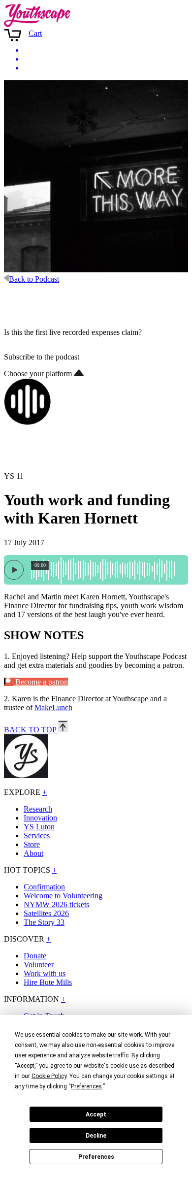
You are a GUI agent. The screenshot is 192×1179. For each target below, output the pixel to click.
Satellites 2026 (46, 913)
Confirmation (44, 887)
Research (38, 809)
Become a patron (40, 682)
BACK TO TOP (31, 729)
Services (37, 835)
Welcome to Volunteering (63, 895)
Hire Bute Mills (48, 982)
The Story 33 (44, 922)
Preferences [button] (86, 1086)
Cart (35, 33)
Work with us (44, 973)
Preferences (96, 1156)
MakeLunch (53, 707)
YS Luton (39, 826)
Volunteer (39, 964)
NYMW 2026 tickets (56, 904)
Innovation (40, 818)
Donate (35, 955)
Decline (96, 1135)
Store (32, 844)
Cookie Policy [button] (49, 1076)
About (33, 853)
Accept (96, 1114)
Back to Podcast (34, 279)
